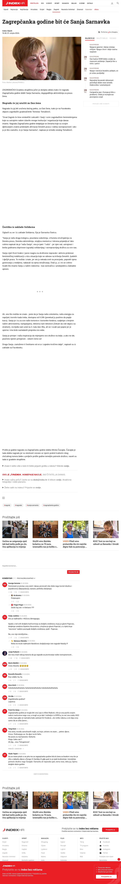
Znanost (80, 9)
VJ (5, 617)
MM (4, 664)
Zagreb (56, 9)
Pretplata (34, 3)
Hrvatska (34, 9)
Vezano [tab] (113, 38)
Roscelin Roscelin (15, 674)
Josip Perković (13, 652)
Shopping (44, 842)
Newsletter (103, 860)
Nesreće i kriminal (68, 9)
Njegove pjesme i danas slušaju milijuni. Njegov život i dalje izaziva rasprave (103, 48)
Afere (96, 9)
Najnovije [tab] (90, 38)
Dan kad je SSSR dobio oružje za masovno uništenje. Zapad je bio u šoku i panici (103, 60)
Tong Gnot (12, 729)
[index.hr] (15, 3)
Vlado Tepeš (13, 754)
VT (5, 755)
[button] (5, 529)
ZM (4, 697)
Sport (57, 3)
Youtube (106, 845)
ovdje (58, 480)
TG (5, 730)
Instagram (106, 849)
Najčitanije (24, 9)
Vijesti (49, 3)
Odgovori (63, 856)
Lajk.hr (62, 849)
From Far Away (13, 710)
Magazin (44, 838)
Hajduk (24, 849)
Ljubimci (44, 849)
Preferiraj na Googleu (109, 32)
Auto (42, 860)
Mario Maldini (13, 663)
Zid (42, 3)
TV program (84, 845)
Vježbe (62, 853)
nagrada (18, 505)
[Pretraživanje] (117, 3)
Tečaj (82, 842)
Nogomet (25, 842)
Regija (49, 9)
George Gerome (14, 583)
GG (4, 585)
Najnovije (14, 9)
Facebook (106, 842)
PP (12, 604)
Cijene (81, 3)
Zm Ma (10, 696)
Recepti (63, 845)
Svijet (42, 9)
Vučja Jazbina (13, 616)
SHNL (24, 853)
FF (5, 711)
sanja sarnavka (32, 505)
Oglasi (74, 3)
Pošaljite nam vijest (106, 856)
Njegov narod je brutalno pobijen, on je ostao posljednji (104, 70)
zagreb (7, 505)
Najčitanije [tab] (102, 38)
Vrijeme (82, 853)
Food (43, 853)
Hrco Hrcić (12, 685)
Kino (81, 849)
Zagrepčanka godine (51, 505)
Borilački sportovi (28, 860)
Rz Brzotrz (17, 595)
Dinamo (24, 845)
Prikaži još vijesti (101, 104)
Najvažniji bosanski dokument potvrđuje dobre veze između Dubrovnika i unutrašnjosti (101, 81)
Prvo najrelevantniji (25, 578)
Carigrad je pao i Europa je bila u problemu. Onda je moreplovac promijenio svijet (102, 93)
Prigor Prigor (18, 605)
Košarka (25, 856)
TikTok (105, 853)
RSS (81, 856)
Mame (43, 856)
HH (4, 686)
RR (5, 675)
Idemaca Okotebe (20, 641)
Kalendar (88, 9)
